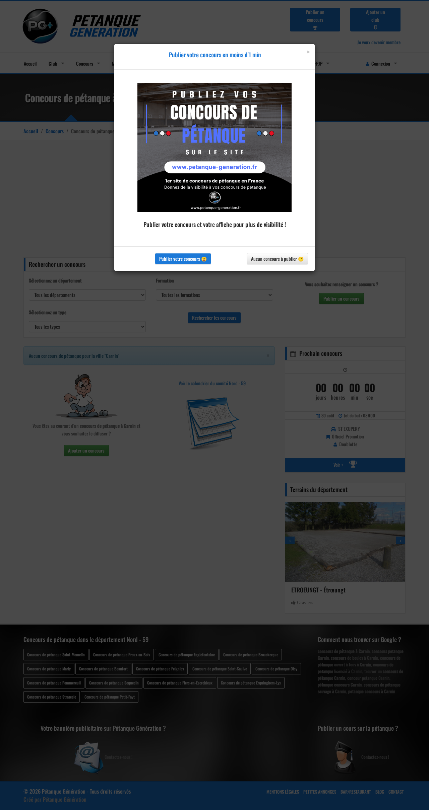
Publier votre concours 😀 (183, 258)
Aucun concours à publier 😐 (277, 258)
